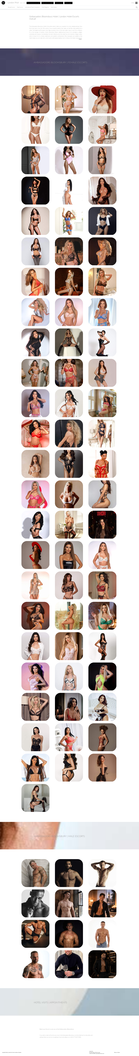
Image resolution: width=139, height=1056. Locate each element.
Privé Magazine (45, 7)
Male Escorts (20, 7)
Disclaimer (19, 1052)
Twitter (119, 1052)
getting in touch (58, 1037)
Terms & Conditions (15, 1052)
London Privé (13, 3)
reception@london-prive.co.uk (99, 1053)
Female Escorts (11, 7)
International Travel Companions (32, 7)
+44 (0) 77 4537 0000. (75, 1037)
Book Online (54, 7)
